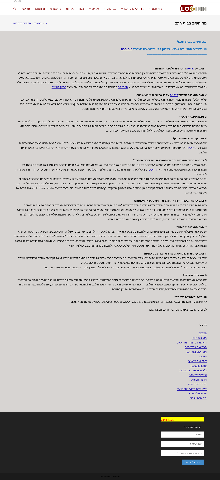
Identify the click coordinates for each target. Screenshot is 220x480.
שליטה (190, 68)
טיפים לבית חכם (198, 375)
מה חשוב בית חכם (197, 351)
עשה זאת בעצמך (197, 361)
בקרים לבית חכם (197, 384)
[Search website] (14, 9)
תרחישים (123, 87)
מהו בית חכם (199, 338)
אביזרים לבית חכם (197, 393)
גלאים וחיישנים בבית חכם (193, 370)
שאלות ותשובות (198, 365)
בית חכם (126, 49)
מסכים (203, 356)
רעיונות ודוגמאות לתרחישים (192, 342)
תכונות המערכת (198, 379)
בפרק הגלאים (59, 87)
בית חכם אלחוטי (198, 398)
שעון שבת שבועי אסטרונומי (192, 389)
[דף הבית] (46, 23)
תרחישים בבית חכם (196, 347)
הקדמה (203, 333)
